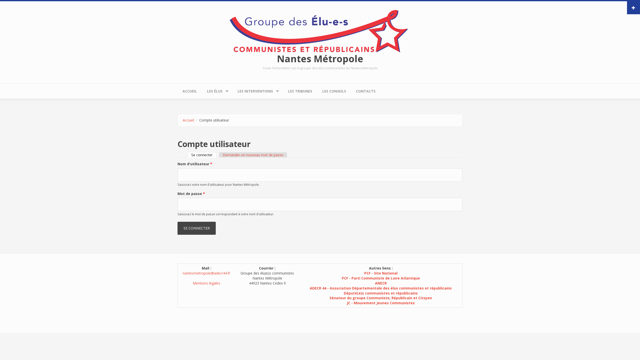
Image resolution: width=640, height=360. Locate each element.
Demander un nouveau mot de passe (253, 154)
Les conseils (334, 91)
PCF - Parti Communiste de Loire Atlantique (381, 278)
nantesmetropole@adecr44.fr (206, 273)
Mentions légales (206, 283)
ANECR (381, 283)
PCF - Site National (381, 273)
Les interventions (252, 90)
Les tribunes (300, 91)
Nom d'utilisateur (195, 164)
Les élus (212, 90)
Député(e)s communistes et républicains (381, 293)
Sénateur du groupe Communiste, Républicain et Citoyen (381, 298)
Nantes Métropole (320, 58)
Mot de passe (191, 193)
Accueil (189, 91)
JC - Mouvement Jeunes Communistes (381, 302)
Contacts (366, 91)
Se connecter (203, 154)
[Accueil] (320, 30)
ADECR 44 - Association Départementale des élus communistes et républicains (381, 288)
